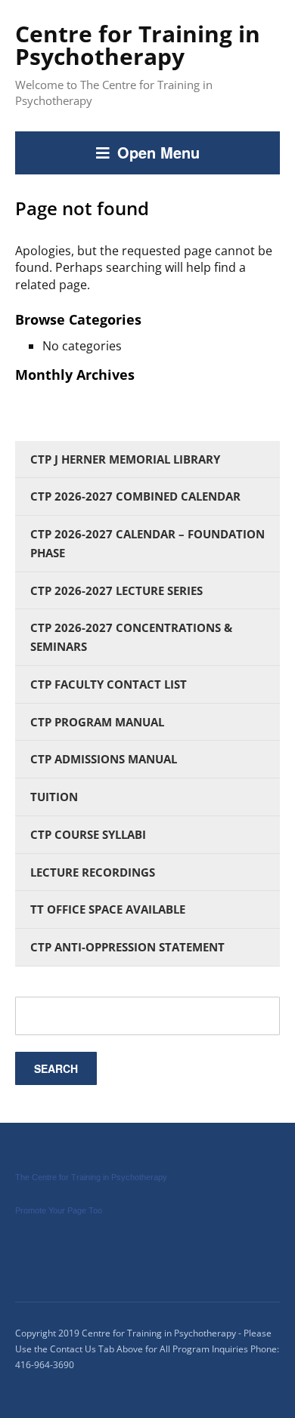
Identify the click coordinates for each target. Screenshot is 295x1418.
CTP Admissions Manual (103, 758)
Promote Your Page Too (58, 1210)
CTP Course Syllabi (88, 834)
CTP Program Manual (97, 721)
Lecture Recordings (92, 872)
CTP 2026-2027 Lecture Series (116, 590)
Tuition (54, 796)
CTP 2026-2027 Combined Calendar (135, 496)
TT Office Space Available (107, 909)
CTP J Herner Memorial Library (125, 459)
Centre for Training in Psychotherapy (137, 45)
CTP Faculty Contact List (108, 684)
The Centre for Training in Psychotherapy (91, 1177)
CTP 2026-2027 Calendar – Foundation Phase (147, 543)
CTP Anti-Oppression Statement (127, 946)
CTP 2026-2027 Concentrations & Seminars (131, 637)
